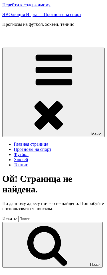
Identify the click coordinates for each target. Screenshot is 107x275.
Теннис (21, 164)
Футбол (21, 154)
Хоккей (21, 159)
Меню (96, 134)
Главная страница (31, 144)
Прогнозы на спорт (32, 149)
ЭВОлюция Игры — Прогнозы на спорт (41, 14)
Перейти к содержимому (26, 4)
